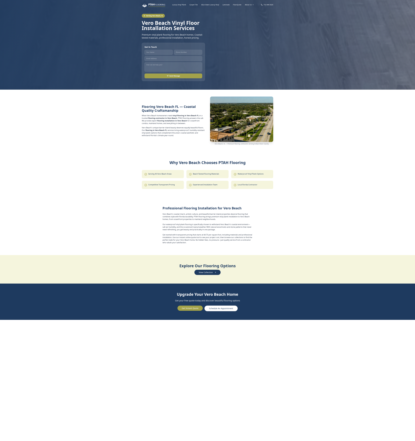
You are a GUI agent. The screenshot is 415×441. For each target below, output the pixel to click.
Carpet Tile (193, 5)
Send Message (174, 76)
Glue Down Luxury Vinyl (210, 5)
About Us (248, 5)
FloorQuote (237, 5)
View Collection (206, 272)
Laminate (226, 5)
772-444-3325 (268, 5)
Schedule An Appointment (221, 308)
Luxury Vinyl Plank (179, 5)
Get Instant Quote (190, 308)
